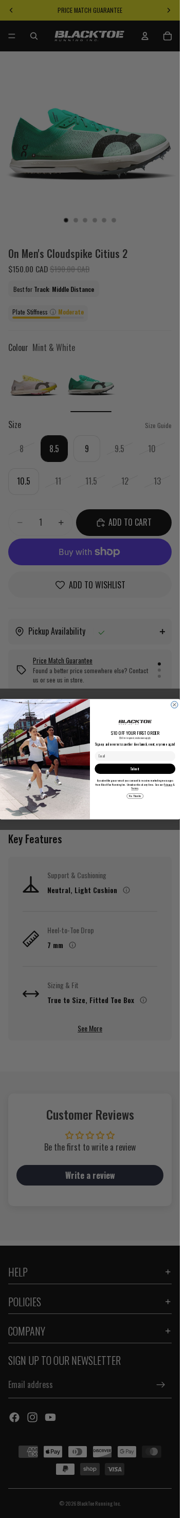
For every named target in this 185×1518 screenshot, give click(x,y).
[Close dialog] (174, 704)
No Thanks (135, 796)
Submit (135, 768)
